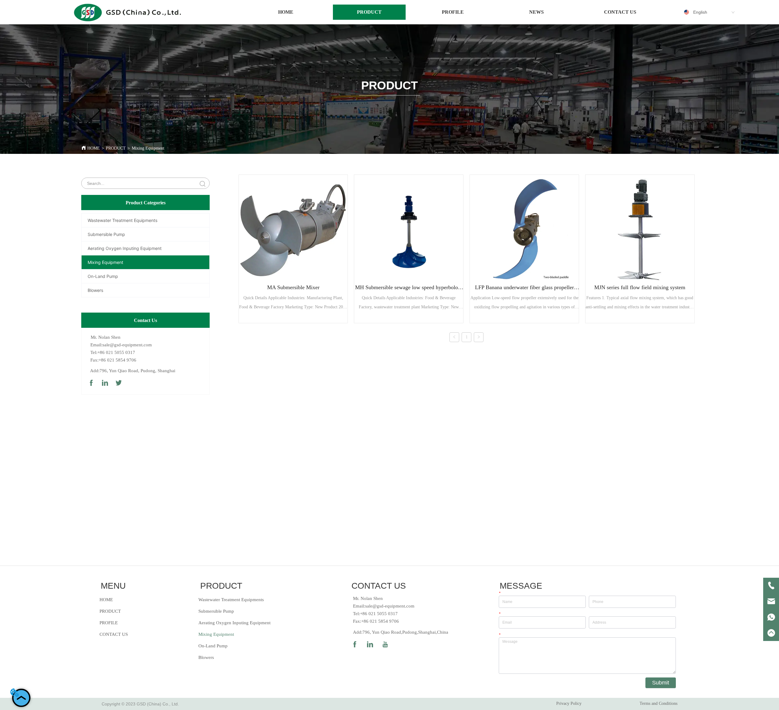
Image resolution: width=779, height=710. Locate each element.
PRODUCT (116, 148)
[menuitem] (369, 12)
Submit (660, 683)
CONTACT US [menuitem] (620, 12)
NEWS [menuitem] (536, 12)
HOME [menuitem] (285, 12)
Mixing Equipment (148, 148)
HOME (93, 148)
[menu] (453, 12)
